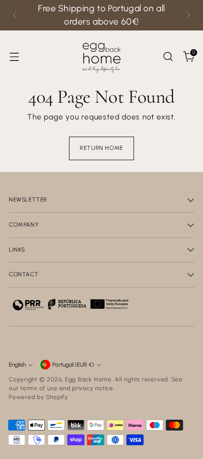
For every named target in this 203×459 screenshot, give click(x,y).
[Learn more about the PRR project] (70, 304)
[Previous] (15, 15)
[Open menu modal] (14, 56)
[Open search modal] (168, 56)
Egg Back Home (88, 379)
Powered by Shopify (38, 397)
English (17, 364)
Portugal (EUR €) (73, 364)
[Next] (188, 15)
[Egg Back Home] (101, 56)
